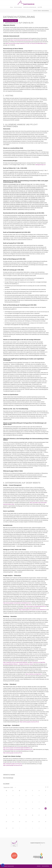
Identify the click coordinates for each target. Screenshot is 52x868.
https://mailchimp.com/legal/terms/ (33, 674)
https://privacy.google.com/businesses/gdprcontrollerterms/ (16, 747)
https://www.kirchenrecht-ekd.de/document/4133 (22, 40)
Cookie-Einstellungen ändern (10, 20)
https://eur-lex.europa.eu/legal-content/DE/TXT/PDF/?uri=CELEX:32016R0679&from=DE (26, 43)
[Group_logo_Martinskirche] (26, 3)
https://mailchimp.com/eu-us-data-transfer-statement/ (15, 662)
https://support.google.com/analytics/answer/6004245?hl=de (33, 609)
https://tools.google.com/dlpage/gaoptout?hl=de (35, 606)
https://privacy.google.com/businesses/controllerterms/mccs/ (17, 603)
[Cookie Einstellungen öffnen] (2, 866)
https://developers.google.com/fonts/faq (12, 763)
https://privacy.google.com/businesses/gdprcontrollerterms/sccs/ (18, 749)
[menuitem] (11, 7)
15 (45, 808)
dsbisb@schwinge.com (40, 164)
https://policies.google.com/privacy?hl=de (29, 721)
